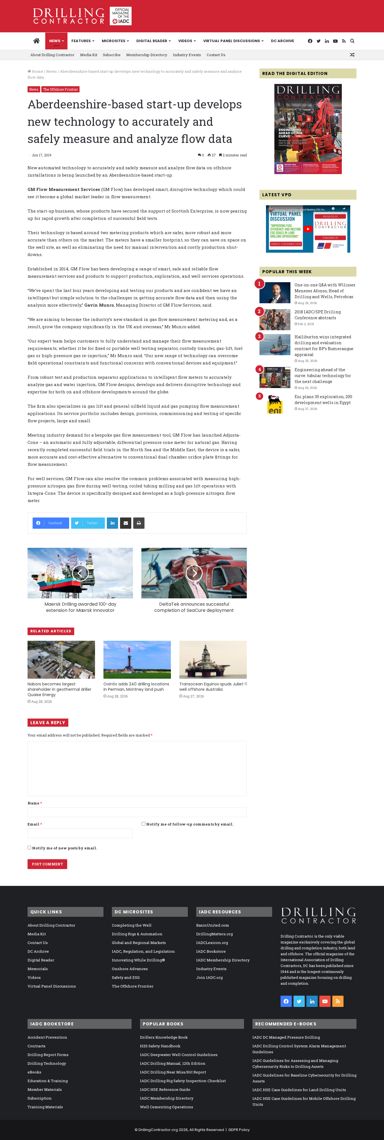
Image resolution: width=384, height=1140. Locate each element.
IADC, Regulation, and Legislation (143, 951)
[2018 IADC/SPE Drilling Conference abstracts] (274, 319)
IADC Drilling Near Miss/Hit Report (173, 1072)
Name (35, 803)
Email (35, 824)
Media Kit (88, 54)
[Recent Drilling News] (308, 172)
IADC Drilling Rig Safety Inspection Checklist (183, 1080)
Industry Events (187, 54)
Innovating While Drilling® (138, 960)
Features (81, 41)
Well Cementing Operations (166, 1106)
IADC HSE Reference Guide (165, 1089)
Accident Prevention (47, 1037)
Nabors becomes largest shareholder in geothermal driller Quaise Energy (59, 689)
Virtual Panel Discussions (231, 41)
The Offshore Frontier (60, 89)
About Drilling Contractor (52, 54)
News (54, 41)
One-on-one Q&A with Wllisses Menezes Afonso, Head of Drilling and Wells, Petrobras (325, 290)
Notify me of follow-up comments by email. (189, 824)
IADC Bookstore (211, 951)
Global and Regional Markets (139, 942)
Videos (185, 41)
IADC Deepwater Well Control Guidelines (179, 1054)
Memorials (38, 968)
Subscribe (112, 54)
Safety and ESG (126, 977)
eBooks (34, 1072)
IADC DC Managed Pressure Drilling (286, 1037)
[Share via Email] (125, 523)
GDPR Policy (239, 1129)
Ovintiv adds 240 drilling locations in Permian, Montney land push (136, 686)
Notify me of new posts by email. (64, 848)
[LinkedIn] (112, 523)
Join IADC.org (209, 977)
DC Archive (282, 41)
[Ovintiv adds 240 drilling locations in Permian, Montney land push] (137, 660)
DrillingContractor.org (158, 1129)
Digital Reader (151, 41)
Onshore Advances (130, 968)
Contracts (37, 1045)
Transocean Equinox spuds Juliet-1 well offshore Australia (213, 686)
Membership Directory (146, 54)
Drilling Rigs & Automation (137, 933)
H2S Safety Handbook (160, 1045)
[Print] (138, 523)
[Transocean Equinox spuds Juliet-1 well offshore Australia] (213, 660)
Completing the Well (132, 925)
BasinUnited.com (212, 925)
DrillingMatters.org (214, 933)
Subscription (40, 1098)
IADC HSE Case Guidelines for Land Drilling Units (299, 1089)
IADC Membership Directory (223, 960)
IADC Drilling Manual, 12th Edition (172, 1063)
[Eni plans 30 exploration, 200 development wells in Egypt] (274, 404)
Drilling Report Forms (48, 1054)
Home (37, 71)
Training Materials (45, 1106)
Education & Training (48, 1080)
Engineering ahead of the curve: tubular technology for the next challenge (323, 375)
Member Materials (45, 1089)
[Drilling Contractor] (80, 16)
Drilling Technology (47, 1063)
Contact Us (216, 54)
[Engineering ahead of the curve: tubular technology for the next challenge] (274, 377)
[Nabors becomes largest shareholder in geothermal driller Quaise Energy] (61, 660)
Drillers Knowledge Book (164, 1037)
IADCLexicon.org (212, 942)
